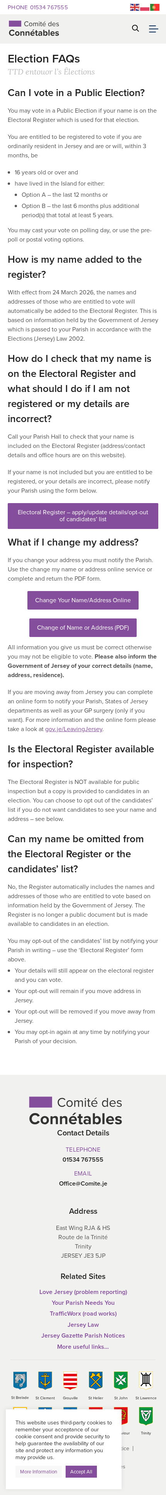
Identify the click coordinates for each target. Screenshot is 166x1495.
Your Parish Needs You (83, 1302)
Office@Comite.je (83, 1183)
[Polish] (145, 6)
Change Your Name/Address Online (83, 600)
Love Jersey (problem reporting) (83, 1291)
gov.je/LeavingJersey (73, 729)
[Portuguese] (155, 6)
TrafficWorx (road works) (83, 1313)
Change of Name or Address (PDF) (83, 627)
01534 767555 (38, 7)
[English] (135, 6)
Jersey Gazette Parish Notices (83, 1335)
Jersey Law (83, 1324)
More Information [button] (38, 1471)
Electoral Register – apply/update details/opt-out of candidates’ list (83, 516)
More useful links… (83, 1346)
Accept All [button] (81, 1471)
